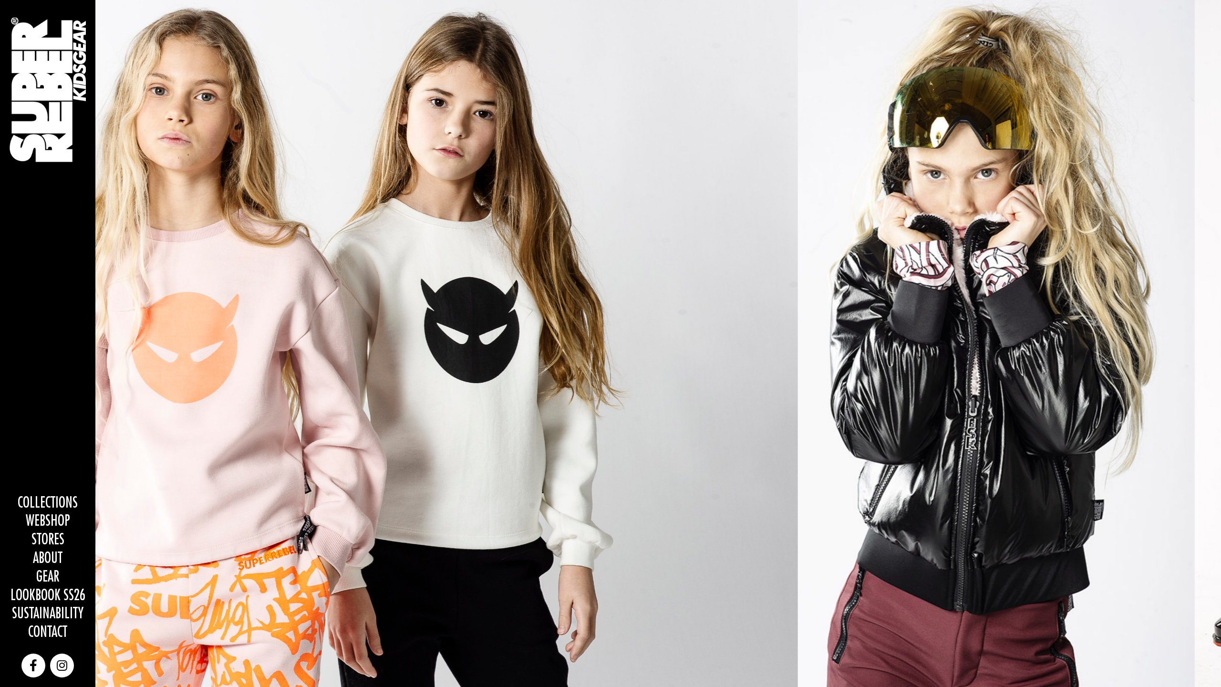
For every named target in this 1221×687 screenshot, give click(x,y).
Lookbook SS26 (47, 596)
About (47, 558)
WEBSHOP (48, 521)
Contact (47, 632)
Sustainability (47, 614)
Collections (48, 503)
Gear (47, 577)
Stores (47, 540)
